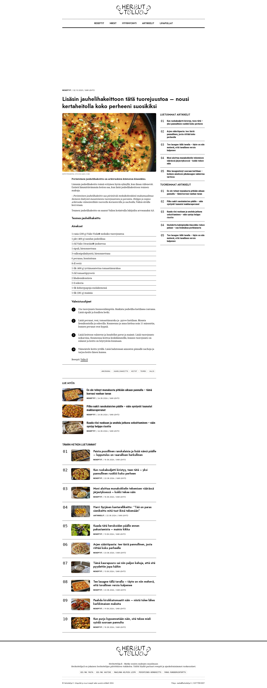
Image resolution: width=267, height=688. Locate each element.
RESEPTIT (99, 23)
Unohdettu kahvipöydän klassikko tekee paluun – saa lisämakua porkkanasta (186, 226)
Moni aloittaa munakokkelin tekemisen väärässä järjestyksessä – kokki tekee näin (123, 490)
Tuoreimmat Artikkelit (175, 184)
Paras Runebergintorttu (175, 672)
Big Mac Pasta (87, 672)
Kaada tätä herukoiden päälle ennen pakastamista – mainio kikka (116, 527)
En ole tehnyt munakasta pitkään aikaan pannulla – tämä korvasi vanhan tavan (119, 391)
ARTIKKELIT (148, 23)
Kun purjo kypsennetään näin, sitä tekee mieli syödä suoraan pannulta (122, 621)
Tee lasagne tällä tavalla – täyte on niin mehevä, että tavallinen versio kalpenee (124, 583)
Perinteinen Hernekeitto (150, 672)
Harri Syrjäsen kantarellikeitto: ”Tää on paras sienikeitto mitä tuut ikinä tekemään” (122, 509)
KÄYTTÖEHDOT (199, 683)
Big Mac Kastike (103, 672)
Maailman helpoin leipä (125, 672)
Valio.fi (84, 359)
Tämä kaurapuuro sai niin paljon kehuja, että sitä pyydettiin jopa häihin (124, 565)
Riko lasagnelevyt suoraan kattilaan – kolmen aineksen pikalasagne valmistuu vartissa (186, 174)
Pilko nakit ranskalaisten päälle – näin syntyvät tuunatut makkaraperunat (119, 408)
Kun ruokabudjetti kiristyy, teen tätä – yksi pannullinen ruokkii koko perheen (120, 472)
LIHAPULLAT (166, 23)
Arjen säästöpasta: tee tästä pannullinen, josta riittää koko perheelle (122, 546)
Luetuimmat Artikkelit (175, 114)
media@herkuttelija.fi (184, 683)
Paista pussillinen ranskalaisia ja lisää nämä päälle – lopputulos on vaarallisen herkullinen (124, 453)
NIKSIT (113, 23)
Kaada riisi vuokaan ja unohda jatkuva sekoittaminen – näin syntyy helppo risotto (121, 424)
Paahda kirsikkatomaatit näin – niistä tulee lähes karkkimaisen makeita (124, 602)
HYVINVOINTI (129, 23)
